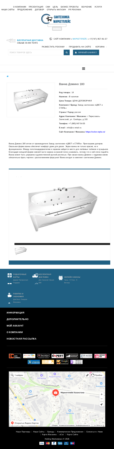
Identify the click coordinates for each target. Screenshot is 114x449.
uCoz (62, 434)
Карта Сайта (72, 434)
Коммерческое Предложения (70, 432)
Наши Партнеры (23, 432)
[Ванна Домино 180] (31, 100)
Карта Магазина (49, 434)
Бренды (50, 432)
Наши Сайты (38, 432)
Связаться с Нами (94, 432)
